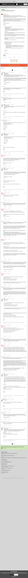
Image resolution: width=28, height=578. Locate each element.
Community (2, 6)
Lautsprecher (2, 454)
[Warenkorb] (26, 1)
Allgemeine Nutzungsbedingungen (8, 478)
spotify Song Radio (3, 459)
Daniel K (4, 72)
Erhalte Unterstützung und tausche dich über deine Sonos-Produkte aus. (12, 6)
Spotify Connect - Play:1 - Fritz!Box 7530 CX (6, 468)
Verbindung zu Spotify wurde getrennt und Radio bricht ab (8, 453)
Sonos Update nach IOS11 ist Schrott (5, 470)
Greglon (4, 13)
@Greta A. (6, 28)
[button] (0, 4)
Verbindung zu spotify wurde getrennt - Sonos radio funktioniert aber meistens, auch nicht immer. (13, 457)
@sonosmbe (5, 31)
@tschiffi (4, 203)
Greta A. (4, 202)
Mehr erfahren (5, 1)
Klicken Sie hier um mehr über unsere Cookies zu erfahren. (20, 573)
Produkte (2, 1)
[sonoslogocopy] (14, 1)
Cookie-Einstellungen (15, 478)
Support (8, 1)
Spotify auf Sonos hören (4, 472)
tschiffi (4, 239)
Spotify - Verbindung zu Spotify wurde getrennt (7, 455)
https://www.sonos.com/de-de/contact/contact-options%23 (10, 369)
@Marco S (4, 422)
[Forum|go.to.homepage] (8, 4)
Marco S (4, 412)
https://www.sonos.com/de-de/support (7, 423)
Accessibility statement (21, 478)
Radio (10, 1)
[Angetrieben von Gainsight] (14, 476)
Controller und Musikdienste (4, 7)
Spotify (4, 55)
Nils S (4, 427)
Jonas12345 (4, 97)
